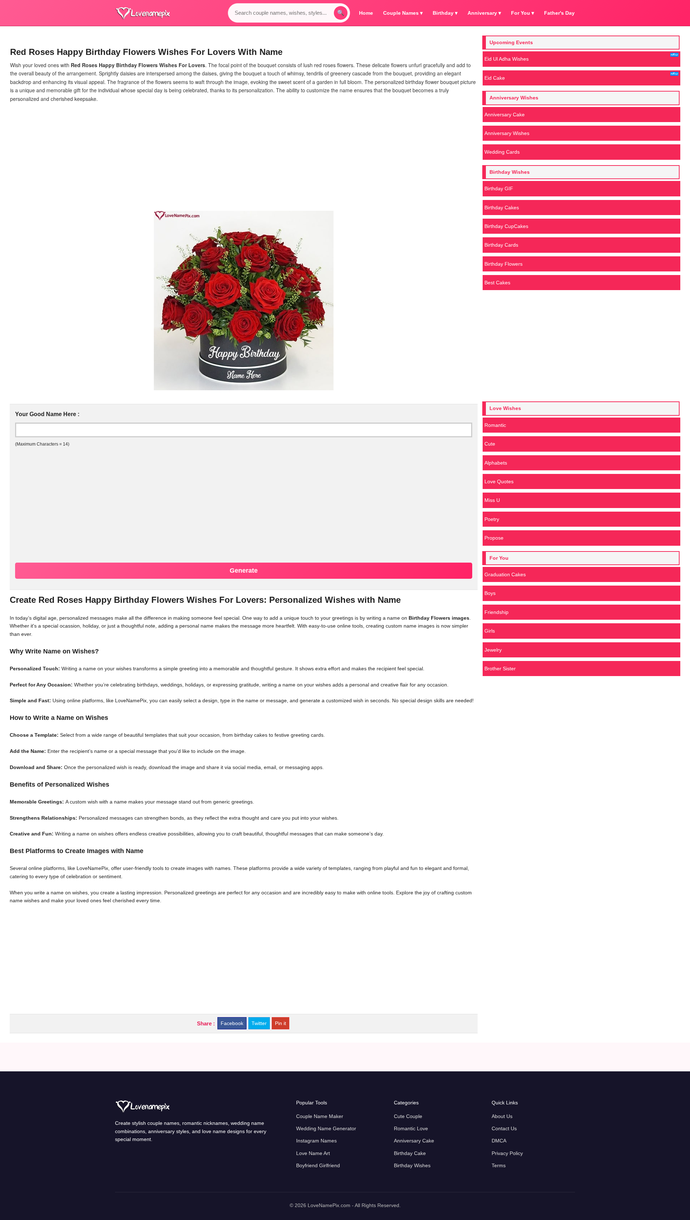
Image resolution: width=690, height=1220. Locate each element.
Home (366, 13)
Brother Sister (500, 668)
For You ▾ (522, 13)
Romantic (495, 425)
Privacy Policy (507, 1153)
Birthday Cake (410, 1153)
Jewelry (493, 650)
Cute (489, 444)
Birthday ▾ (445, 13)
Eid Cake (494, 78)
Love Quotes (499, 481)
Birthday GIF (498, 188)
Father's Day (559, 13)
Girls (489, 631)
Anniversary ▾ (484, 13)
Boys (490, 593)
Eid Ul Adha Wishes (506, 59)
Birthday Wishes (412, 1165)
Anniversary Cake (504, 114)
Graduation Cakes (505, 574)
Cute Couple (408, 1116)
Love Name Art (313, 1153)
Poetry (491, 519)
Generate (244, 570)
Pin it (280, 1023)
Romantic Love (411, 1128)
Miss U (492, 500)
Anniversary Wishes (506, 133)
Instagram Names (316, 1141)
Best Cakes (497, 282)
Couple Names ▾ (403, 13)
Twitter (259, 1023)
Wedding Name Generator (326, 1128)
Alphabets (495, 463)
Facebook (232, 1023)
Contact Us (504, 1128)
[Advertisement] (244, 157)
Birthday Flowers (503, 264)
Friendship (496, 612)
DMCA (499, 1141)
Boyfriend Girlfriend (318, 1165)
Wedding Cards (502, 152)
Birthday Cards (501, 245)
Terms (499, 1165)
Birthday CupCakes (506, 226)
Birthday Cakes (501, 207)
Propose (493, 538)
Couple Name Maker (319, 1116)
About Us (502, 1116)
